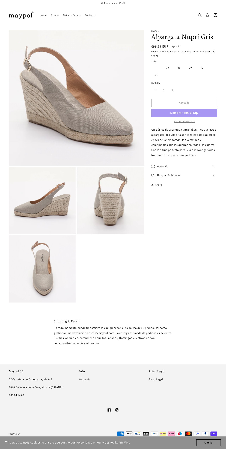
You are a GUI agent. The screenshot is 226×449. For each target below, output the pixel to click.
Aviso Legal (156, 379)
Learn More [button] (122, 442)
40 (201, 67)
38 (179, 67)
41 (156, 75)
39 (190, 67)
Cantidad (155, 82)
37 (167, 67)
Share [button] (158, 184)
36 (156, 67)
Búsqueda (84, 379)
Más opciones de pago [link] (184, 121)
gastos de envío (182, 51)
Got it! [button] (208, 442)
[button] (200, 15)
